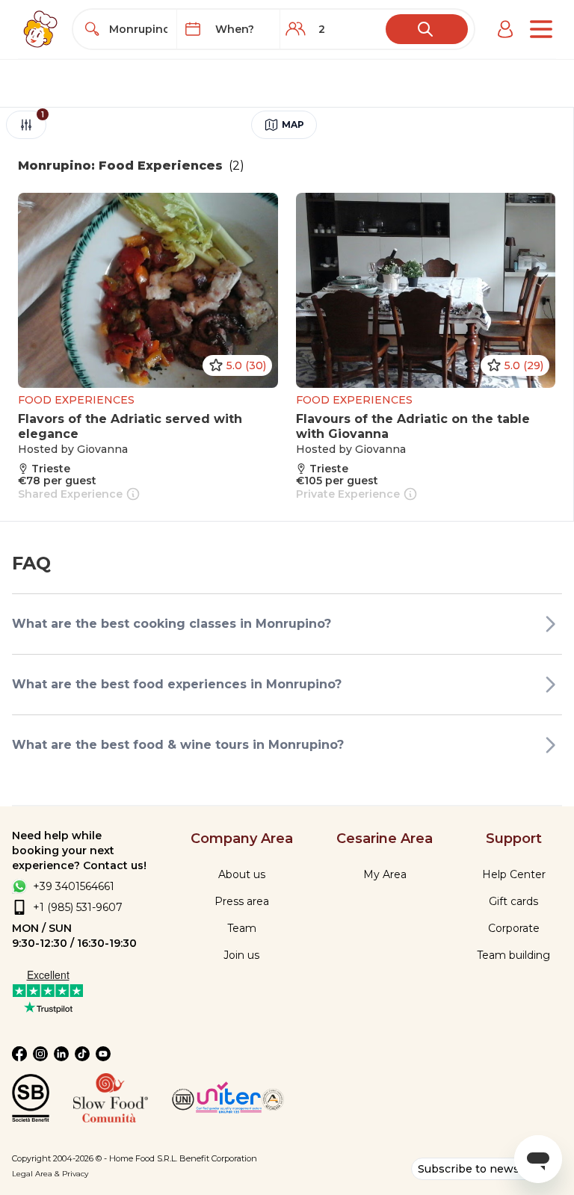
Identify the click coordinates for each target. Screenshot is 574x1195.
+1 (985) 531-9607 (78, 907)
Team (241, 928)
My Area (385, 874)
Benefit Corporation (218, 1158)
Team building (513, 955)
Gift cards (513, 901)
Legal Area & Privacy (50, 1174)
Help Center (514, 874)
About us (241, 874)
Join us (241, 955)
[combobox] (138, 29)
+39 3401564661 (73, 886)
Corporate (514, 928)
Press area (242, 901)
